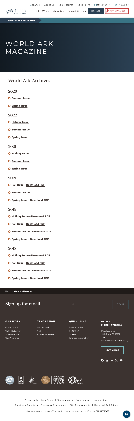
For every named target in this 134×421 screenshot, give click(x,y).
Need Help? (84, 5)
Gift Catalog (118, 11)
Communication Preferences (73, 400)
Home (8, 291)
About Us (49, 5)
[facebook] (102, 360)
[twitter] (116, 360)
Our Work (42, 11)
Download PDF (35, 185)
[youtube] (121, 360)
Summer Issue (21, 98)
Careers (72, 334)
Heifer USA (74, 331)
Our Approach (11, 327)
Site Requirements (80, 405)
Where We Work (13, 334)
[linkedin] (111, 360)
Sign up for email (22, 304)
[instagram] (107, 360)
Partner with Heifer (46, 334)
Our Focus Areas (13, 331)
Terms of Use (100, 400)
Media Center (66, 5)
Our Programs (12, 338)
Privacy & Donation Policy (38, 400)
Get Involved (43, 327)
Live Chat (112, 350)
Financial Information (79, 338)
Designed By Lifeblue (106, 405)
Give (39, 331)
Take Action (58, 11)
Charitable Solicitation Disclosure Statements (40, 405)
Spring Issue (19, 105)
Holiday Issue (20, 122)
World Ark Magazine (21, 20)
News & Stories (76, 11)
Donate (95, 11)
